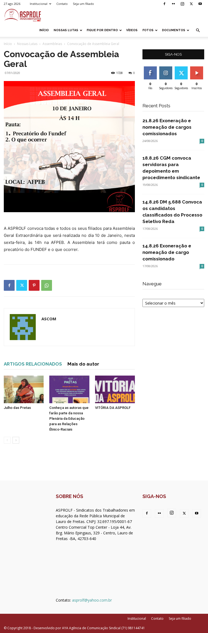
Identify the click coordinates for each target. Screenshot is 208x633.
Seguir (165, 68)
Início (44, 30)
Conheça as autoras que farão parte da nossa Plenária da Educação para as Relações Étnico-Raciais (69, 418)
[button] (197, 30)
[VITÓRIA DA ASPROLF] (115, 389)
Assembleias (52, 43)
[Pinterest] (34, 285)
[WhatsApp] (46, 285)
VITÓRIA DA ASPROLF (113, 408)
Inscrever (197, 68)
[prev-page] (7, 440)
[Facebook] (164, 4)
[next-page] (15, 440)
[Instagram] (182, 4)
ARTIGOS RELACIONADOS (33, 364)
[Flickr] (173, 4)
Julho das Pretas (17, 408)
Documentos (173, 30)
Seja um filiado (83, 4)
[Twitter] (191, 4)
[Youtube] (200, 4)
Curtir (150, 68)
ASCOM (48, 318)
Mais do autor (83, 364)
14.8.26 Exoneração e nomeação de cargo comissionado (166, 252)
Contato (62, 4)
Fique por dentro (102, 30)
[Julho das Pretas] (24, 389)
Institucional (38, 4)
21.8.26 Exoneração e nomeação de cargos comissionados (166, 127)
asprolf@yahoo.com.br (92, 600)
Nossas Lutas (66, 30)
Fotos (148, 30)
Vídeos (132, 30)
